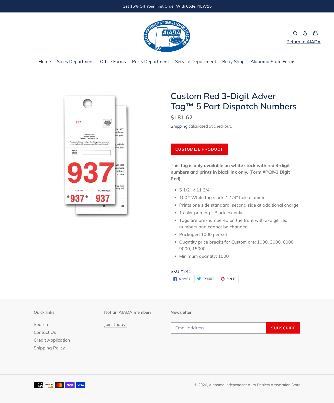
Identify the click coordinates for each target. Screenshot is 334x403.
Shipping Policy (49, 348)
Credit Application (52, 340)
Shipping (179, 126)
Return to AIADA (304, 42)
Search (41, 324)
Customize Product (199, 149)
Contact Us (45, 332)
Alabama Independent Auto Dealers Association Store (254, 384)
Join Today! (115, 324)
